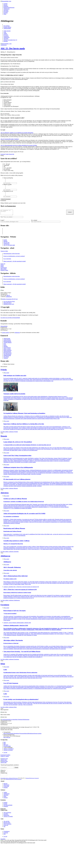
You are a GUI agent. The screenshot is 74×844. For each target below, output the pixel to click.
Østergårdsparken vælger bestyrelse (11, 253)
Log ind (5, 752)
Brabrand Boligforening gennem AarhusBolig (13, 779)
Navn (2, 217)
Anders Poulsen (7, 339)
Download (5, 11)
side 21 (8, 295)
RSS (4, 834)
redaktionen (17, 332)
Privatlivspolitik (7, 746)
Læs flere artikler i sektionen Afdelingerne (10, 600)
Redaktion (5, 6)
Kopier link (11, 154)
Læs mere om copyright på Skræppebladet (10, 317)
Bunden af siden (4, 270)
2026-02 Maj (4, 762)
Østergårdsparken (7, 352)
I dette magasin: (7, 30)
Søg (4, 826)
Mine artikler (3, 269)
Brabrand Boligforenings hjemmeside (32, 778)
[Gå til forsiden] (6, 43)
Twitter (7, 154)
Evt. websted (34, 220)
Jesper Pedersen (7, 347)
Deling (2, 265)
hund (4, 343)
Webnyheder (6, 785)
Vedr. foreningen (7, 812)
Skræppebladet (4, 326)
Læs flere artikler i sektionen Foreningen (10, 659)
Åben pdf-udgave (7, 302)
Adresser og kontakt (8, 750)
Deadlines (5, 806)
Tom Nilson (6, 356)
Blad (4, 742)
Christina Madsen (7, 342)
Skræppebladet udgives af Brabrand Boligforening (9, 778)
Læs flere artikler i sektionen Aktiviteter (10, 551)
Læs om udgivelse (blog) (9, 301)
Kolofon (5, 802)
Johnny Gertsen (7, 349)
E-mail (2, 220)
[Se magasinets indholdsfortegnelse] (9, 299)
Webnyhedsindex (7, 824)
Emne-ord (3, 263)
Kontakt (5, 803)
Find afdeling (6, 25)
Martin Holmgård (7, 350)
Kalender (5, 12)
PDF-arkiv (5, 744)
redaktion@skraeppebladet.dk (21, 733)
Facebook (3, 154)
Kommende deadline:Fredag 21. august (5, 755)
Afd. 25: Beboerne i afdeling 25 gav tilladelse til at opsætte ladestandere (17, 132)
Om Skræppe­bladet (7, 805)
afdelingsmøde (6, 338)
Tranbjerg (5, 358)
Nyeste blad (6, 786)
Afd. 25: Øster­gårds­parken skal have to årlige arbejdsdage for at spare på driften (19, 145)
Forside (5, 239)
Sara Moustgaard (7, 354)
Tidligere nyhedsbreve (8, 748)
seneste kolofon (5, 332)
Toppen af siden (4, 251)
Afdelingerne (6, 8)
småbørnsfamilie (7, 355)
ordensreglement (7, 351)
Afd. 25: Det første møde (13, 48)
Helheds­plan (6, 815)
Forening (5, 797)
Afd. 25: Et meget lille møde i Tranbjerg (10, 139)
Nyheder (5, 3)
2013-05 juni (6, 242)
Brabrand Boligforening (8, 7)
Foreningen (5, 605)
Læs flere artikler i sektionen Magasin (9, 488)
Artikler (5, 792)
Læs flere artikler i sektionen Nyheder (9, 431)
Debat (4, 14)
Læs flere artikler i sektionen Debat (9, 707)
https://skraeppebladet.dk (9, 733)
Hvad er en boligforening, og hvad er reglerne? (14, 256)
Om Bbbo (5, 813)
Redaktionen (31, 733)
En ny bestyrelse (7, 258)
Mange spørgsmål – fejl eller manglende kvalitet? (14, 261)
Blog (4, 743)
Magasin (5, 5)
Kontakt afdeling (7, 27)
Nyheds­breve (6, 831)
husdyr (5, 345)
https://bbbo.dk (6, 737)
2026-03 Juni (4, 760)
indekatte (5, 346)
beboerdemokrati (7, 341)
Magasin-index (6, 822)
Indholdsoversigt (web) (8, 304)
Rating (2, 266)
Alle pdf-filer (6, 821)
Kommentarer (4, 267)
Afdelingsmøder (7, 28)
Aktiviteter (5, 10)
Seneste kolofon (37, 733)
